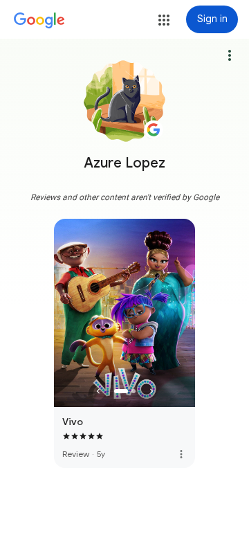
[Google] (39, 20)
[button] (164, 20)
